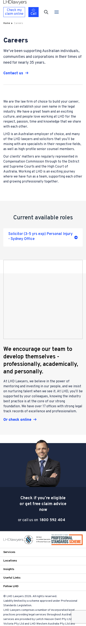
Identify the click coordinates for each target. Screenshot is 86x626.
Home (6, 23)
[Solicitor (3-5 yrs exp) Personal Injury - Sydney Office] (43, 237)
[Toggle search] (46, 12)
